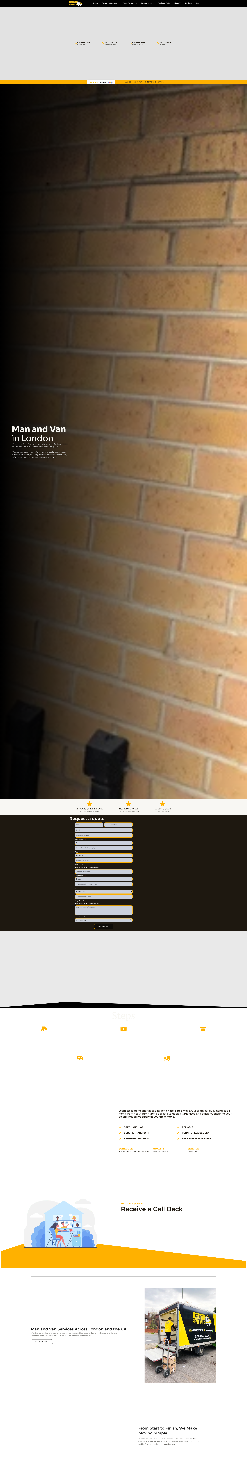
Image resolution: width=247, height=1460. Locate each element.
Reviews (188, 3)
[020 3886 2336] (131, 43)
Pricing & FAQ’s (164, 3)
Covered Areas (146, 3)
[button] (101, 82)
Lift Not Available (93, 867)
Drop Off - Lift (79, 901)
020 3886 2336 (138, 42)
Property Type (80, 839)
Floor (77, 852)
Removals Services (109, 3)
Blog (197, 3)
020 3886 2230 (111, 42)
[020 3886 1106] (76, 43)
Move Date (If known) (82, 917)
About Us (177, 3)
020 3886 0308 (166, 42)
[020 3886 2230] (103, 43)
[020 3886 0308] (158, 43)
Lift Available (80, 867)
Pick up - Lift (79, 865)
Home (95, 3)
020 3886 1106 (83, 42)
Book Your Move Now (42, 1342)
